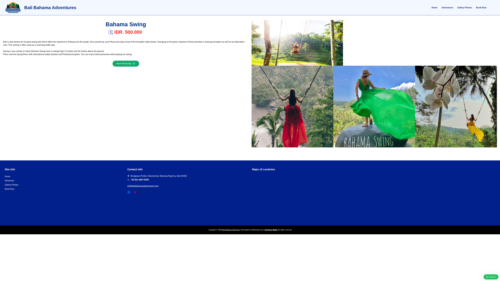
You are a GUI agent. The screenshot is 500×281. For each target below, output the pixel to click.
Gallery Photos (11, 185)
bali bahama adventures (50, 7)
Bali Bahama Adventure (231, 230)
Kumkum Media (271, 230)
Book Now (9, 189)
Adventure (9, 181)
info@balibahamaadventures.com (142, 186)
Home (7, 176)
